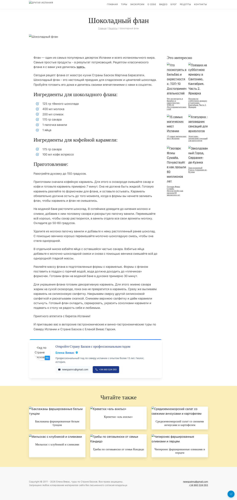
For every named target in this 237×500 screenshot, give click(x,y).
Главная (112, 4)
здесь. (81, 67)
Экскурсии (137, 4)
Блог (174, 4)
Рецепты (185, 4)
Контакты (200, 4)
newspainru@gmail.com (195, 481)
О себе (152, 4)
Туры (124, 4)
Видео (163, 4)
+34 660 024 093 (198, 485)
